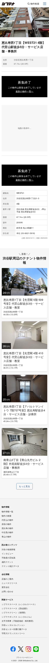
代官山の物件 (7, 520)
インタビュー (7, 553)
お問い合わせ (7, 591)
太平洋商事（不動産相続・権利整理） (18, 620)
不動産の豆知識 (8, 557)
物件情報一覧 (7, 511)
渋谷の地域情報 (8, 549)
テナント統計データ (10, 566)
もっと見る (24, 486)
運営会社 (5, 587)
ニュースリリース (9, 583)
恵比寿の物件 (7, 528)
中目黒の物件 (7, 532)
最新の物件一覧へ (24, 91)
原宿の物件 (6, 524)
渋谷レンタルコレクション (13, 625)
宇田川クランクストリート (13, 633)
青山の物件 (6, 536)
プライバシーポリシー (24, 657)
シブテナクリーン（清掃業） (14, 612)
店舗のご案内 (7, 578)
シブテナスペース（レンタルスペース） (19, 604)
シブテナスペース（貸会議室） (15, 608)
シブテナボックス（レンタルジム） (17, 616)
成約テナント (7, 562)
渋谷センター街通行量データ (14, 629)
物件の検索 (6, 515)
